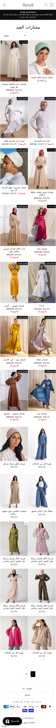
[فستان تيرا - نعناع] (42, 423)
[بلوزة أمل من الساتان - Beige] (44, 660)
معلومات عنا (27, 688)
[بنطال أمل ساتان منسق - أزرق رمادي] (40, 518)
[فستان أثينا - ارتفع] (40, 258)
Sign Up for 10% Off (27, 702)
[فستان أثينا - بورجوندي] (44, 258)
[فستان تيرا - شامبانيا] (45, 423)
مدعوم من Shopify (28, 722)
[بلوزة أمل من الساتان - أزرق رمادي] (40, 471)
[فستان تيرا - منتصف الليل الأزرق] (39, 423)
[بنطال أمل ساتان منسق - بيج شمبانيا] (44, 518)
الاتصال (27, 695)
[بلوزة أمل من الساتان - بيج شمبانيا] (44, 471)
